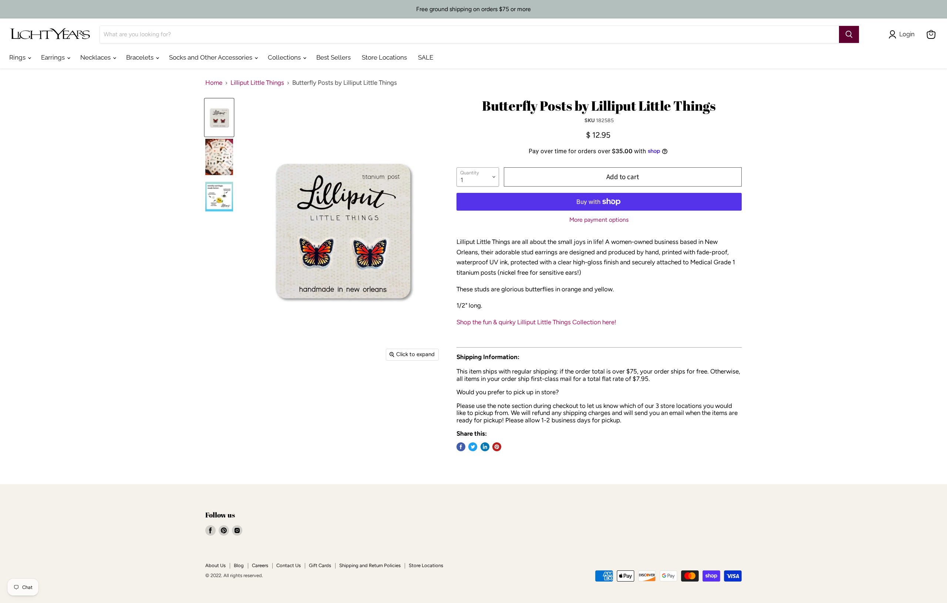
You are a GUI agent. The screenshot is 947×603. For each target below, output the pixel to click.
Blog (239, 565)
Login (906, 34)
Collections (285, 57)
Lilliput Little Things (257, 82)
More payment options (598, 220)
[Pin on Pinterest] (496, 446)
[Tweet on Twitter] (472, 446)
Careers (260, 565)
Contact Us (288, 565)
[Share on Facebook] (460, 446)
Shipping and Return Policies (370, 565)
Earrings (53, 57)
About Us (215, 565)
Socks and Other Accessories (211, 57)
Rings (18, 57)
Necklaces (96, 57)
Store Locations (384, 57)
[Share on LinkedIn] (485, 446)
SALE (425, 57)
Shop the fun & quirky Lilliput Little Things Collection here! (536, 322)
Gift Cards (320, 565)
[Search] (849, 34)
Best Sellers (333, 57)
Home (213, 82)
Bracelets (140, 57)
